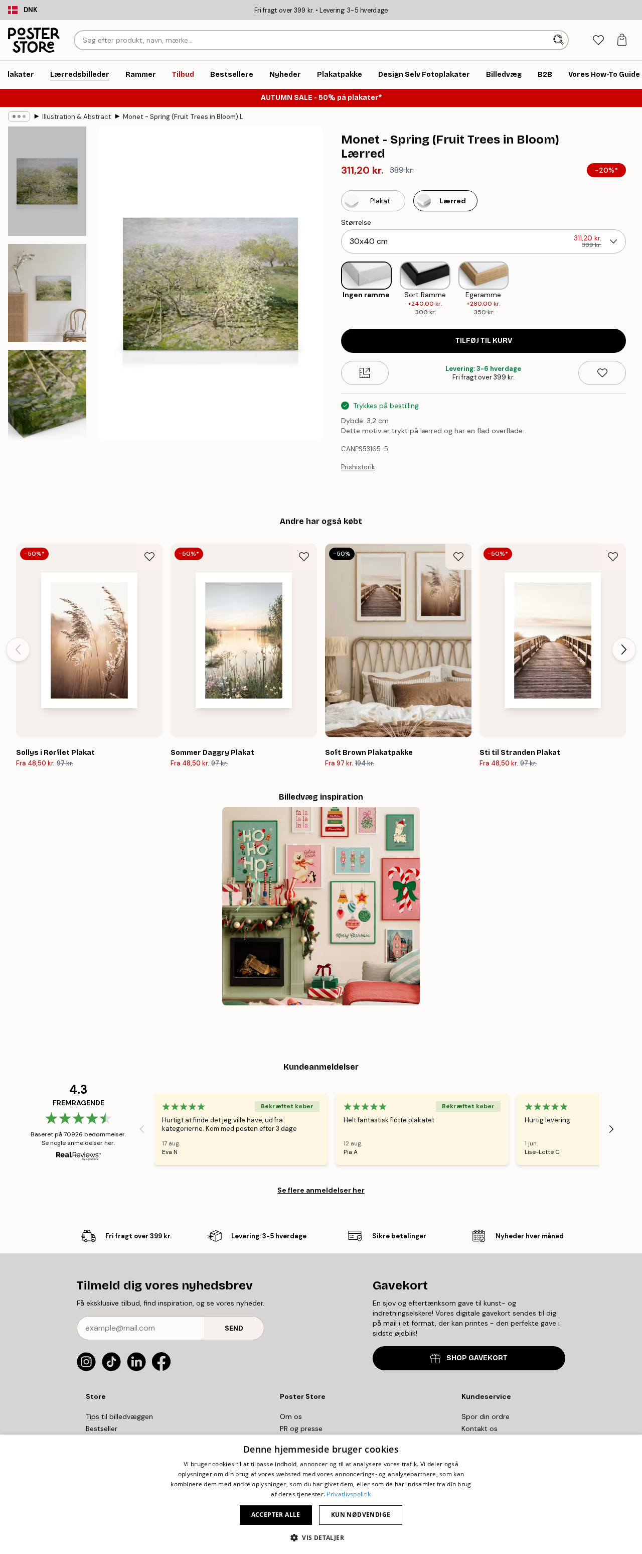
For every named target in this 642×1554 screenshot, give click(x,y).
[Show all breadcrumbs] (19, 116)
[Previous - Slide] (333, 289)
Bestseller (101, 1428)
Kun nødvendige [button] (361, 1514)
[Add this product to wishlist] (602, 373)
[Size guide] (365, 373)
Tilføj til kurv (483, 340)
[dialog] (321, 1494)
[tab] (598, 40)
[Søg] (559, 40)
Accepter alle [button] (275, 1514)
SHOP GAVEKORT (477, 1358)
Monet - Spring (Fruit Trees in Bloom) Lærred (183, 116)
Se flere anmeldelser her (321, 1190)
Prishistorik (358, 467)
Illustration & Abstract (76, 116)
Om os (291, 1416)
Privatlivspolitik (349, 1494)
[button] (321, 1537)
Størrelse (356, 222)
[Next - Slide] (634, 289)
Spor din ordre (485, 1416)
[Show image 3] (47, 404)
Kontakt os (479, 1428)
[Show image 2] (47, 293)
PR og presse (301, 1428)
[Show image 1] (47, 181)
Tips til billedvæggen (119, 1416)
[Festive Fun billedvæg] (321, 906)
